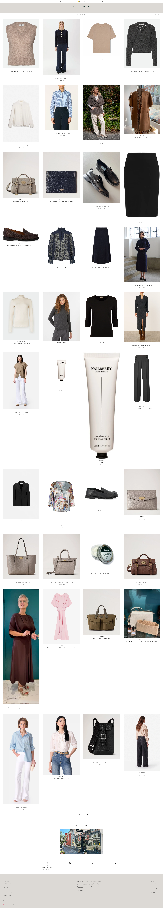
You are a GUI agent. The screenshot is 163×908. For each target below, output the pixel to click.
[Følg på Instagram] (3, 900)
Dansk (18, 904)
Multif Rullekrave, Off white (21, 343)
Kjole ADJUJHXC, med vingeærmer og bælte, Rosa (61, 647)
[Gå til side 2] (91, 814)
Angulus (21, 243)
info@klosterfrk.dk (6, 881)
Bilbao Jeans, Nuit (142, 774)
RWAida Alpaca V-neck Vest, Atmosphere (21, 71)
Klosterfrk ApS (141, 639)
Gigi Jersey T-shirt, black (101, 344)
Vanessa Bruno (21, 143)
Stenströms (141, 219)
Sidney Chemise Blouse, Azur (61, 133)
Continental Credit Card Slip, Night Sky (61, 201)
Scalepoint (104, 11)
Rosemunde (21, 69)
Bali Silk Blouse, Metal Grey (61, 527)
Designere (66, 11)
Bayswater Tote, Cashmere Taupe (21, 583)
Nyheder (58, 11)
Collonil (102, 571)
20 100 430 (10, 883)
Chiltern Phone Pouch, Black (101, 762)
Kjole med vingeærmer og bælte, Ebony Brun (21, 707)
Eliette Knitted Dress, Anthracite (142, 345)
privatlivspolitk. (120, 904)
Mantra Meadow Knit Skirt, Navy (101, 267)
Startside (5, 822)
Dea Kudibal (141, 406)
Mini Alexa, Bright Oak (141, 583)
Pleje (90, 11)
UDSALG (96, 11)
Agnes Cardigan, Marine (61, 78)
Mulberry (83, 11)
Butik (10, 822)
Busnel (61, 77)
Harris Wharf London (21, 520)
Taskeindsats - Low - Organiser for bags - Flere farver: (141, 641)
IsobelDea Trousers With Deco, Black (142, 408)
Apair (101, 205)
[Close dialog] (161, 881)
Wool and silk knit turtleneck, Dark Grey (61, 344)
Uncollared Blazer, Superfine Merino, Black (21, 522)
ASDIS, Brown (101, 143)
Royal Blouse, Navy (61, 267)
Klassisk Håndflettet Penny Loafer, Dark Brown (21, 245)
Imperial (21, 705)
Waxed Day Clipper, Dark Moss (101, 638)
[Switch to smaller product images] (4, 14)
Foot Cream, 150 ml (101, 462)
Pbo (61, 265)
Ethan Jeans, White (21, 808)
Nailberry (61, 390)
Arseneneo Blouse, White (61, 778)
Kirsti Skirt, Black (141, 221)
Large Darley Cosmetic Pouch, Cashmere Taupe (141, 518)
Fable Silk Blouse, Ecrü (21, 145)
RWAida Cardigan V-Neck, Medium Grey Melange (142, 71)
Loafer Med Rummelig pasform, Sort (101, 509)
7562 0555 (5, 883)
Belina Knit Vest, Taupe (21, 412)
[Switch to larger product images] (2, 14)
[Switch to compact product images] (6, 14)
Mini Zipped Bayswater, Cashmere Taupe (61, 583)
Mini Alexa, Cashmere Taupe (21, 201)
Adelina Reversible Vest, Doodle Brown (141, 137)
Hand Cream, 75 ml (61, 392)
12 (87, 814)
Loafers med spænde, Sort (101, 207)
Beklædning (74, 11)
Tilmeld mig (126, 899)
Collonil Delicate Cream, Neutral (101, 573)
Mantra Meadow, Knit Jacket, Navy (142, 285)
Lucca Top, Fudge (102, 59)
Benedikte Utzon (101, 141)
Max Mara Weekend (21, 341)
